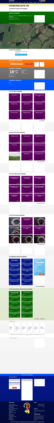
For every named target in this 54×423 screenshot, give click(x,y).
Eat (22, 2)
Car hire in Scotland (11, 407)
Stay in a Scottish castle (12, 404)
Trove (10, 82)
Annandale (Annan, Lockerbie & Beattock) (21, 51)
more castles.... (42, 120)
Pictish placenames (11, 415)
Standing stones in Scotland (12, 412)
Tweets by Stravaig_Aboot (24, 381)
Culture (20, 2)
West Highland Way (11, 419)
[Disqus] (21, 348)
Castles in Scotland (11, 409)
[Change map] (53, 26)
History (16, 2)
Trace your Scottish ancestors (12, 410)
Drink (25, 2)
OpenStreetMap (25, 23)
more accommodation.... (40, 286)
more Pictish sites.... (41, 244)
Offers (41, 2)
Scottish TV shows (11, 418)
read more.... (43, 406)
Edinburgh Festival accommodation (13, 405)
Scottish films (10, 417)
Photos (38, 2)
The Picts (10, 413)
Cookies (36, 408)
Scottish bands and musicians (12, 416)
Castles (13, 2)
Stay (27, 2)
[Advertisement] (39, 127)
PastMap (34, 23)
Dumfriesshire (11, 16)
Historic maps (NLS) (19, 23)
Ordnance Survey (30, 23)
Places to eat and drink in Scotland (13, 408)
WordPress (35, 421)
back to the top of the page (27, 374)
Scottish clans (10, 411)
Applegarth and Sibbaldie (22, 15)
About (35, 402)
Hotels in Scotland (11, 406)
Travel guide (30, 2)
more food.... (37, 318)
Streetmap (37, 23)
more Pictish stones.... (41, 203)
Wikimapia (41, 23)
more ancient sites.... (41, 161)
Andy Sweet (17, 421)
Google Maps (14, 23)
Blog (10, 2)
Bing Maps (10, 23)
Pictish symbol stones (11, 414)
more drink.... (42, 318)
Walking (35, 2)
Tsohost (42, 421)
